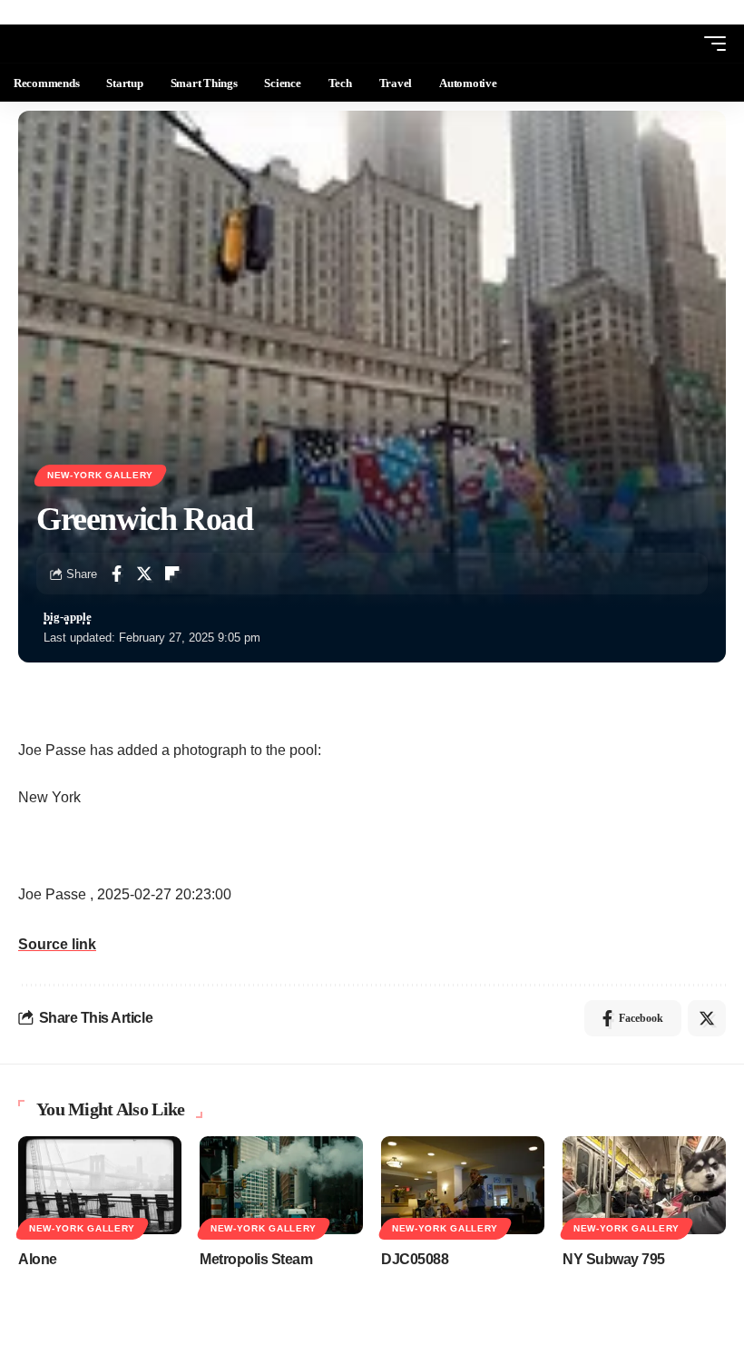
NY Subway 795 (614, 1259)
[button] (681, 43)
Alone (37, 1259)
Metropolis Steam (256, 1259)
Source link (57, 944)
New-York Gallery (100, 475)
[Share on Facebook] (116, 573)
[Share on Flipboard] (172, 573)
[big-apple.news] (87, 44)
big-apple (68, 617)
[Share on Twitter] (144, 573)
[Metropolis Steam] (281, 1185)
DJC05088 (414, 1259)
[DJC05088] (462, 1185)
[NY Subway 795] (644, 1185)
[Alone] (99, 1185)
